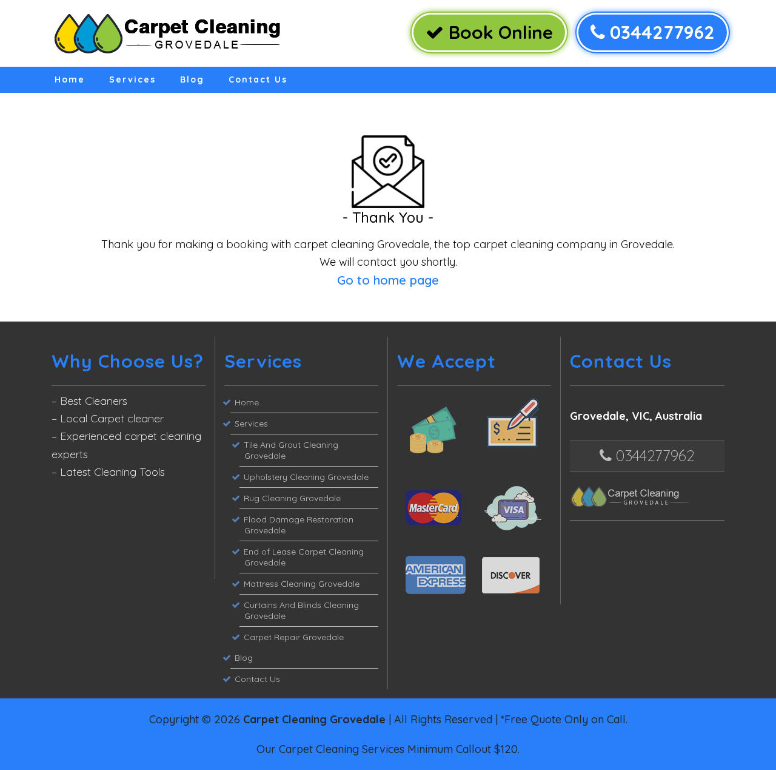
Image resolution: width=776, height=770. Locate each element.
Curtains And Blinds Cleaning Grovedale (301, 610)
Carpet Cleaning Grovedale (314, 719)
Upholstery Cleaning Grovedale (306, 476)
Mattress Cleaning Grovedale (302, 583)
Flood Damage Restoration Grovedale (298, 525)
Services (132, 79)
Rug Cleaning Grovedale (292, 498)
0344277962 (660, 32)
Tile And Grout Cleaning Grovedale (291, 450)
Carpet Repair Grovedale (294, 637)
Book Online (498, 32)
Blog (192, 79)
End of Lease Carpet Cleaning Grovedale (304, 557)
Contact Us (258, 79)
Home (70, 79)
